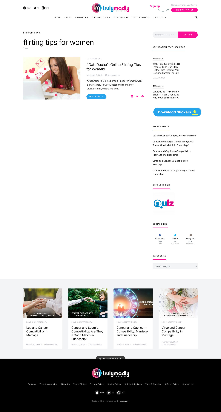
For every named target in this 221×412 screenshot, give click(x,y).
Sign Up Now (183, 10)
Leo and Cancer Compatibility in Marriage (174, 135)
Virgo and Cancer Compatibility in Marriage (173, 331)
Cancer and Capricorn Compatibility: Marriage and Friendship (132, 331)
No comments (114, 75)
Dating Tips (81, 17)
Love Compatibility (36, 322)
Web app (32, 384)
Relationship (121, 17)
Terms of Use (79, 384)
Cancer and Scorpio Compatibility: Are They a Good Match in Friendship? (87, 333)
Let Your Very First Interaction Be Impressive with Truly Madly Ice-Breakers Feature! (166, 99)
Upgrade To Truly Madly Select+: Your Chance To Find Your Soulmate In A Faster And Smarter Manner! (166, 69)
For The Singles (141, 17)
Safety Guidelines (133, 384)
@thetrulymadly (108, 359)
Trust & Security (153, 384)
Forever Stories (101, 17)
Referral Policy (172, 384)
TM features (158, 59)
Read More (95, 96)
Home (57, 17)
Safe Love (158, 17)
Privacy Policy (97, 384)
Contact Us (188, 384)
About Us (65, 384)
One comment (51, 344)
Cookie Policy (114, 384)
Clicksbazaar (123, 401)
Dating (68, 17)
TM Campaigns (94, 59)
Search (188, 35)
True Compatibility (48, 384)
